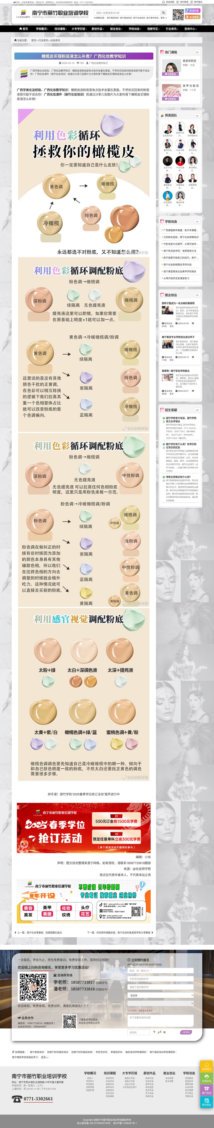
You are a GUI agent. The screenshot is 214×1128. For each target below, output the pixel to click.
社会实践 (189, 1087)
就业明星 (169, 1081)
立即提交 (186, 1032)
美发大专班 (130, 1081)
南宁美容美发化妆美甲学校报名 (180, 271)
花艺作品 (149, 1090)
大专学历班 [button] (78, 29)
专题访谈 (189, 1096)
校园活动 (189, 1081)
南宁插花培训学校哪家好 (162, 1052)
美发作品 (149, 1078)
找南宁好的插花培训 (57, 1052)
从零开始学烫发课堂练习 (176, 278)
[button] (177, 14)
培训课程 (110, 1073)
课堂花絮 (189, 1084)
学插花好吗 (116, 1052)
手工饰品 (149, 1093)
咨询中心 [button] (189, 29)
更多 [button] (163, 17)
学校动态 (189, 1073)
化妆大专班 (130, 1084)
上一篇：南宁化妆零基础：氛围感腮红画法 (39, 932)
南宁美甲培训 (152, 17)
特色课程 (110, 1096)
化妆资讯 (55, 40)
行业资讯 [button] (171, 29)
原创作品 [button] (97, 29)
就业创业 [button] (115, 29)
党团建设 (189, 1078)
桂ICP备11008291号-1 (125, 1123)
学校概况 (90, 1073)
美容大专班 (130, 1078)
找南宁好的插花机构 (81, 1052)
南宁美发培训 (126, 17)
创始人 (90, 1078)
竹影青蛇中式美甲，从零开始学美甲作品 (185, 243)
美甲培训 (110, 1087)
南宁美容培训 (113, 17)
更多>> (44, 1057)
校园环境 (90, 1090)
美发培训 (110, 1078)
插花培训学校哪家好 (135, 1052)
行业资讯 (43, 40)
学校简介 (90, 1081)
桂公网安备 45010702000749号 (94, 1123)
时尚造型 (149, 1087)
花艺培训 (110, 1093)
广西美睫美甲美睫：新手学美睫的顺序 (183, 230)
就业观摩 (189, 1090)
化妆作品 (149, 1081)
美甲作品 (149, 1084)
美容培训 (110, 1084)
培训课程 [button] (60, 29)
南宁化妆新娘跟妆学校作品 (178, 264)
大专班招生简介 (130, 1087)
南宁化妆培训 (139, 17)
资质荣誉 (90, 1087)
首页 (25, 29)
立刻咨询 (171, 74)
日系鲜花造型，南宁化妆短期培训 (181, 237)
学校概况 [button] (41, 29)
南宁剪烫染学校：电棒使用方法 (180, 250)
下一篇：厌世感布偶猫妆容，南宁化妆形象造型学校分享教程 (119, 932)
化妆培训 (110, 1081)
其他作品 (149, 1096)
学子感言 (189, 1093)
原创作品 (149, 1073)
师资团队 (90, 1084)
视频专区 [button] (152, 29)
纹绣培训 (110, 1090)
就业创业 (169, 1073)
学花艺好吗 (101, 1052)
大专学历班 (129, 1073)
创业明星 (169, 1078)
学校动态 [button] (134, 29)
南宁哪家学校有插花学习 (25, 1057)
